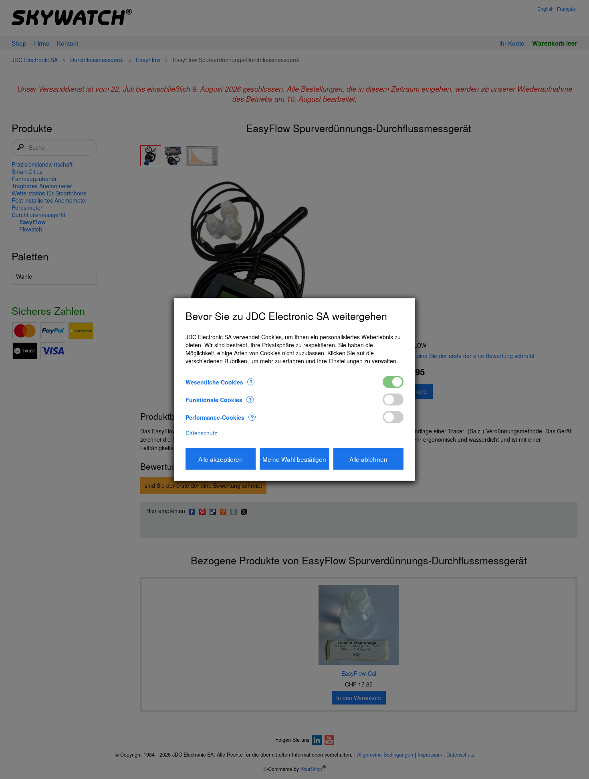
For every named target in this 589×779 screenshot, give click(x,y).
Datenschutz (201, 433)
